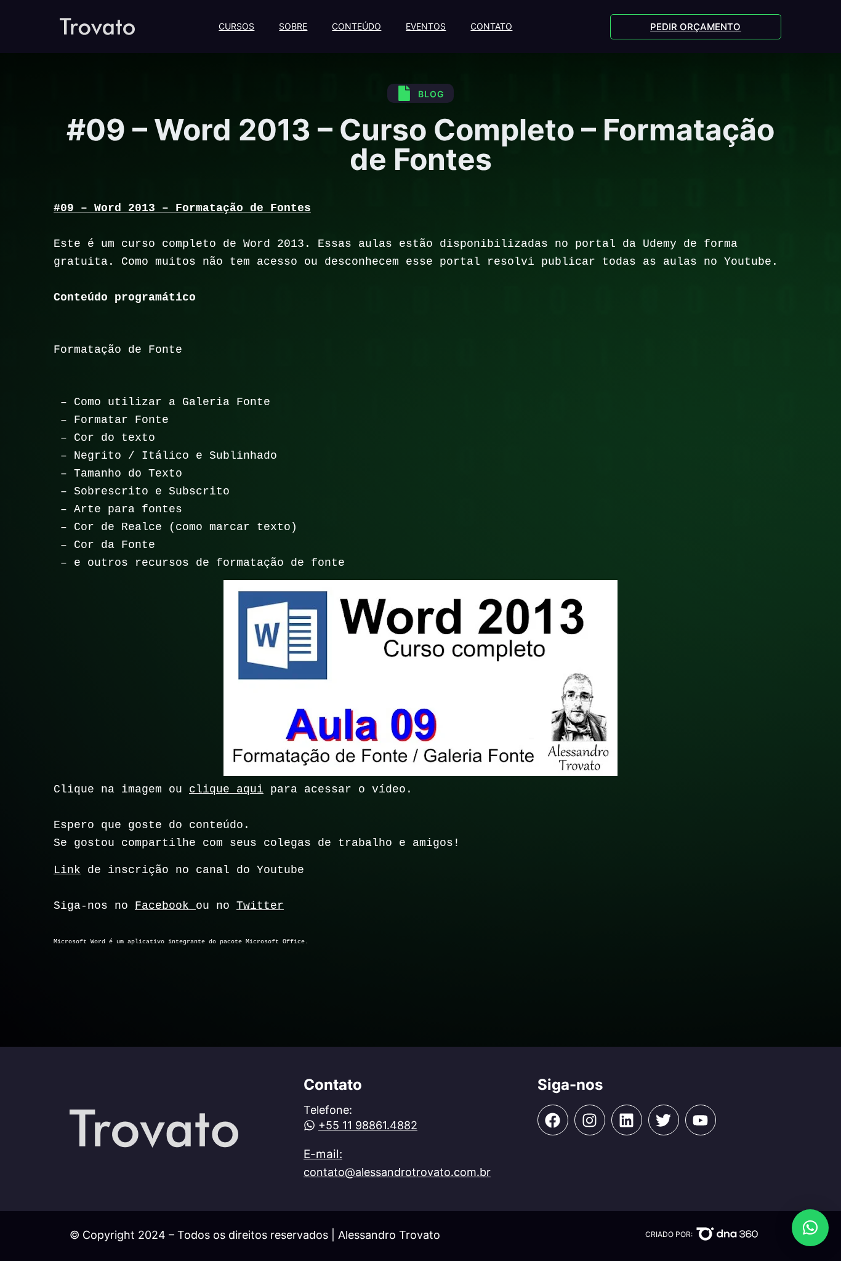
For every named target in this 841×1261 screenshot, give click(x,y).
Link (67, 870)
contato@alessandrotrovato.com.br (397, 1172)
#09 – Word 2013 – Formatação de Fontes (182, 208)
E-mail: (323, 1154)
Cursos (236, 26)
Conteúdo (356, 26)
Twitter (260, 906)
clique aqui (226, 789)
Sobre (293, 26)
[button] (810, 1227)
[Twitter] (663, 1120)
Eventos (426, 26)
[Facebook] (552, 1120)
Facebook (165, 906)
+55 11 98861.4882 (367, 1125)
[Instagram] (589, 1120)
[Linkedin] (626, 1120)
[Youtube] (700, 1120)
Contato (491, 26)
